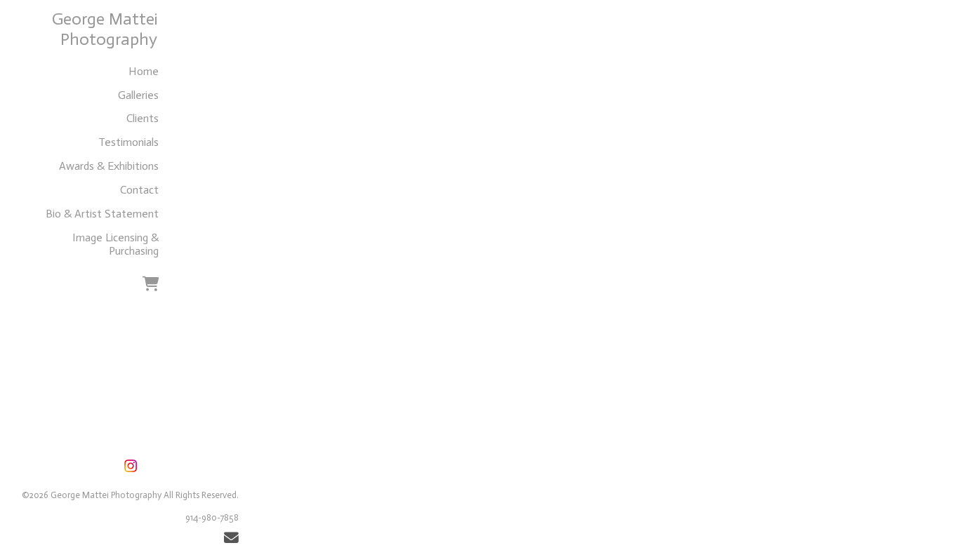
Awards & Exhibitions (109, 166)
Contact (139, 189)
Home (143, 71)
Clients (142, 118)
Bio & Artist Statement (102, 213)
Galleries (138, 95)
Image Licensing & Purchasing (115, 244)
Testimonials (128, 142)
